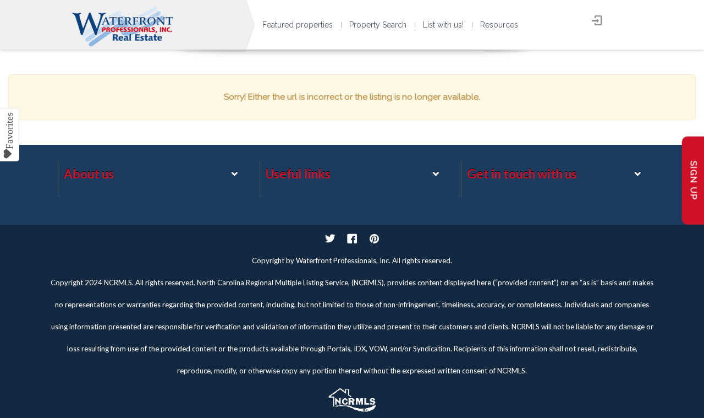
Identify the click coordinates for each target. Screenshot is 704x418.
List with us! (443, 24)
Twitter (330, 238)
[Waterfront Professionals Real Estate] (352, 397)
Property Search (377, 24)
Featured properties (297, 24)
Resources (499, 24)
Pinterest (374, 238)
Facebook (352, 238)
